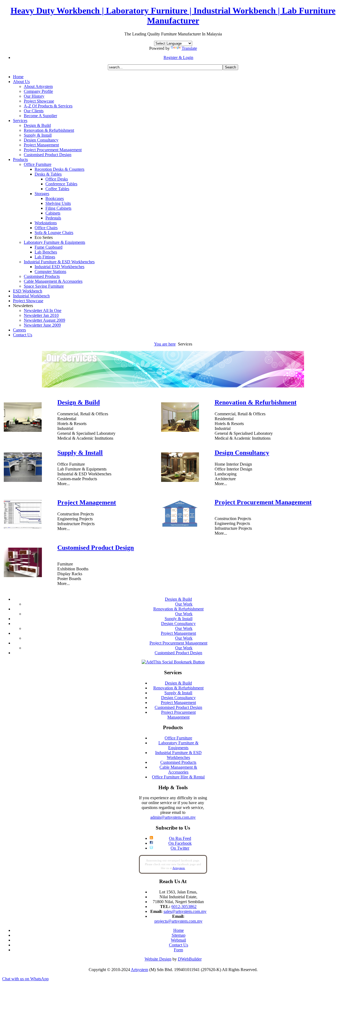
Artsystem (139, 969)
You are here (165, 344)
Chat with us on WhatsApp (25, 978)
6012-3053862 (184, 906)
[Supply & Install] (23, 480)
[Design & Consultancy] (180, 480)
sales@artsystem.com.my (185, 911)
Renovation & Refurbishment (256, 402)
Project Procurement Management (263, 502)
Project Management (86, 502)
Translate (189, 48)
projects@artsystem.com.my (178, 921)
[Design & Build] (23, 430)
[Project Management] (23, 527)
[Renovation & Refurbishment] (180, 430)
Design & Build (78, 402)
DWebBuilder (190, 959)
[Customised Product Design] (23, 575)
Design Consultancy (242, 452)
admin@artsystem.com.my (173, 817)
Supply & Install (80, 452)
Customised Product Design (95, 547)
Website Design (158, 959)
